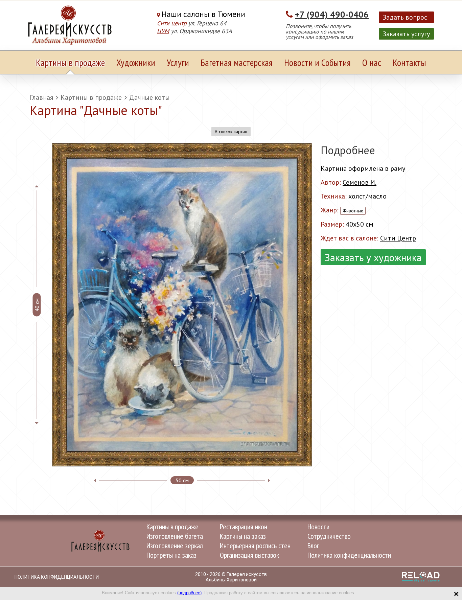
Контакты (409, 62)
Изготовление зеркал (174, 545)
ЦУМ (163, 31)
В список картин (231, 132)
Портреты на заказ (171, 555)
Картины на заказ (243, 536)
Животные (353, 211)
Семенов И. (359, 182)
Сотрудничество (329, 536)
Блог (313, 545)
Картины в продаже (70, 62)
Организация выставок (249, 555)
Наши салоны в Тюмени (203, 14)
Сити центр (172, 23)
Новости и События (317, 62)
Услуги (178, 62)
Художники (135, 62)
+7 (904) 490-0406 (332, 14)
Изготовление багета (174, 536)
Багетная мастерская (237, 62)
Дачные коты (149, 97)
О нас (371, 62)
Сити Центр (398, 238)
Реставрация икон (243, 526)
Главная (41, 97)
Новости (318, 526)
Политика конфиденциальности (349, 555)
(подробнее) (189, 592)
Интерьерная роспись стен (255, 545)
